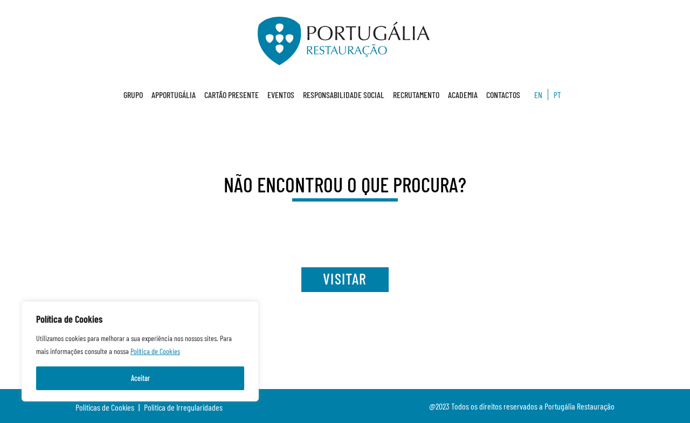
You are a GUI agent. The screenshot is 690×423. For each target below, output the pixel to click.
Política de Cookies (155, 351)
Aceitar (140, 378)
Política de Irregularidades (183, 407)
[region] (140, 351)
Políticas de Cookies (104, 407)
